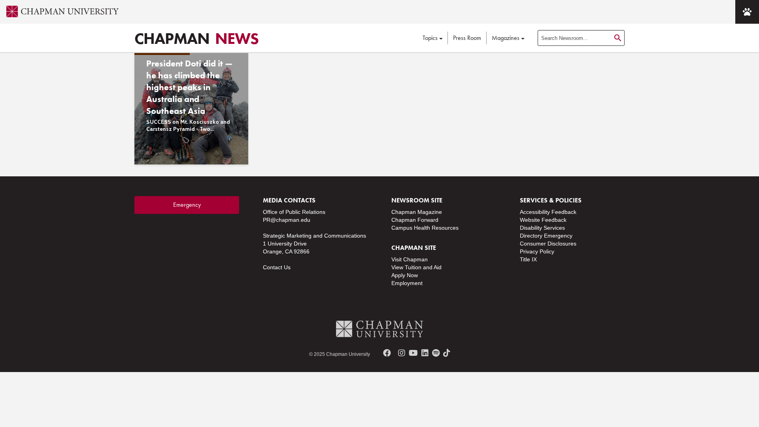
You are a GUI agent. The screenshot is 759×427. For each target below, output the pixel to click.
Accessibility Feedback (548, 212)
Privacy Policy (537, 251)
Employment (407, 283)
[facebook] (387, 353)
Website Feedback (543, 220)
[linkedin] (425, 353)
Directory (531, 235)
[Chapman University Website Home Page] (59, 11)
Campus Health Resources (425, 228)
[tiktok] (446, 353)
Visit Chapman (409, 259)
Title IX (528, 259)
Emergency (187, 204)
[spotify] (436, 353)
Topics (430, 38)
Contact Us (277, 267)
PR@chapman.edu (286, 220)
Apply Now (404, 275)
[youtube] (413, 353)
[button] (747, 12)
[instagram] (401, 353)
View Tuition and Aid (416, 267)
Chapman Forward (414, 220)
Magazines (505, 38)
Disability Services (542, 228)
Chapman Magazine (416, 212)
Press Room (467, 38)
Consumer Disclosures (548, 243)
